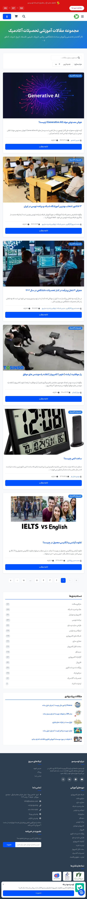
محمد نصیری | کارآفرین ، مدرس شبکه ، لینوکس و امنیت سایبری (61, 224)
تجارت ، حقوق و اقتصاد (77, 857)
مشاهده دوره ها (77, 8)
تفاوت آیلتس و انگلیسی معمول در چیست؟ (62, 542)
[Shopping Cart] (16, 16)
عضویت (9, 845)
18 (24, 580)
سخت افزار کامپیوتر (78, 849)
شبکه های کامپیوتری (77, 794)
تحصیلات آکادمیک (78, 853)
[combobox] (62, 64)
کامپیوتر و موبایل (78, 826)
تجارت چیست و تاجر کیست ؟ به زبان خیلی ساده (57, 731)
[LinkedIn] (69, 779)
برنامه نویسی (80, 822)
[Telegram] (75, 779)
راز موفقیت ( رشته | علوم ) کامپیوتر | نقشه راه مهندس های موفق (52, 374)
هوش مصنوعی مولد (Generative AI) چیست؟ (60, 122)
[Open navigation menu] (82, 16)
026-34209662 (33, 810)
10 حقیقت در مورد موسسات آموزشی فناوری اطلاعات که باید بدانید (52, 739)
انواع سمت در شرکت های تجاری (62, 722)
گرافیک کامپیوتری (78, 841)
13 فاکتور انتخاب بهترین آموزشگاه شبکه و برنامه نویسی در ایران (53, 206)
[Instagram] (63, 779)
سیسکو (81, 818)
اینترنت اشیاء (80, 845)
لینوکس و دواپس (78, 810)
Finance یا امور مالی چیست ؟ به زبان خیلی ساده (57, 705)
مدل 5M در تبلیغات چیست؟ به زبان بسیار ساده (57, 714)
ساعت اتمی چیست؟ (73, 458)
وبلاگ (39, 772)
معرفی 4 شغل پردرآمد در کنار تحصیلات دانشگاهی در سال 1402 (54, 290)
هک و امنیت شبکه (78, 806)
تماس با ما (38, 776)
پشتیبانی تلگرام (33, 818)
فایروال (82, 830)
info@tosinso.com (31, 801)
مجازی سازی (80, 802)
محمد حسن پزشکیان (73, 561)
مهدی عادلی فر (75, 476)
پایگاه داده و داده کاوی (77, 834)
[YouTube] (82, 779)
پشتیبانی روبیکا (33, 814)
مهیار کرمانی (76, 392)
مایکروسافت (80, 798)
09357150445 (33, 806)
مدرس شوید (37, 768)
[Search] (24, 16)
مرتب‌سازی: (78, 64)
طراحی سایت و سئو (78, 837)
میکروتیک (81, 814)
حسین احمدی (75, 140)
